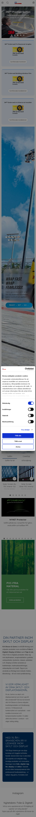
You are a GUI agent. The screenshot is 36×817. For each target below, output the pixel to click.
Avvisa (18, 447)
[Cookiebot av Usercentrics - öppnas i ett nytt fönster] (25, 369)
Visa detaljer (25, 429)
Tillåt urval (18, 441)
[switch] (31, 409)
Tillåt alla (18, 435)
